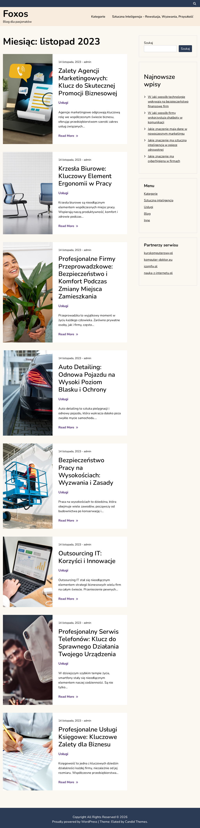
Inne (147, 220)
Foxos (15, 13)
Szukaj (148, 43)
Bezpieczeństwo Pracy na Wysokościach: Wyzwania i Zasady (85, 471)
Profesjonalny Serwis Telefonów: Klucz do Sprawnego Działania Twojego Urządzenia (88, 642)
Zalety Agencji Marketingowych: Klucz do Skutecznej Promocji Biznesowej (87, 82)
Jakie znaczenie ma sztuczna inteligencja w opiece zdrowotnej (167, 145)
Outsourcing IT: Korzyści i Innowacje (86, 557)
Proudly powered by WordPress (75, 822)
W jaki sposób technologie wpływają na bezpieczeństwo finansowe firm (168, 101)
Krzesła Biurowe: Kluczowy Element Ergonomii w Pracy (85, 176)
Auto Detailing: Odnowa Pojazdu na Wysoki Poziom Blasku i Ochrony (86, 378)
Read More (66, 136)
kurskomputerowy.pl (158, 253)
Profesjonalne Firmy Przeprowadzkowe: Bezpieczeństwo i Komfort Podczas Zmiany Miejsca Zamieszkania (86, 278)
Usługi (63, 102)
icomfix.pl (150, 266)
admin (87, 62)
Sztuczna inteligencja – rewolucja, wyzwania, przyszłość (152, 16)
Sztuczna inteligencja (158, 200)
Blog (147, 214)
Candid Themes (136, 822)
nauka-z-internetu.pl (158, 273)
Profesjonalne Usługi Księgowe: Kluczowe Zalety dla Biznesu (87, 737)
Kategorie (98, 16)
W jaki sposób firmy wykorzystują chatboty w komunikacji (165, 117)
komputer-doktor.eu (158, 260)
